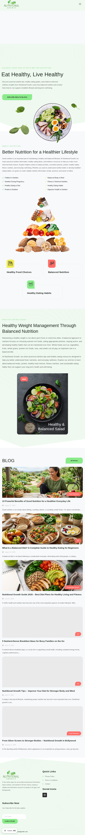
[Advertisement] (42, 27)
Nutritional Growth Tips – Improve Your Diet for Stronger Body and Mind (38, 691)
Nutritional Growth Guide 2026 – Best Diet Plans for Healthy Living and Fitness (42, 594)
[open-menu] (80, 4)
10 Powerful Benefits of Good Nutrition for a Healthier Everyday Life (36, 501)
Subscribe (10, 821)
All (78, 541)
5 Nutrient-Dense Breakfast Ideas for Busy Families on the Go (33, 641)
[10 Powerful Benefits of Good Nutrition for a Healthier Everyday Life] (42, 482)
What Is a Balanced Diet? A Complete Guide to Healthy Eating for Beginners (40, 548)
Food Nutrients (74, 494)
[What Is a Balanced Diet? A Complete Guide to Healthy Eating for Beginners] (42, 528)
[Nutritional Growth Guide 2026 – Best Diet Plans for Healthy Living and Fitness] (42, 575)
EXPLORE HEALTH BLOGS (17, 97)
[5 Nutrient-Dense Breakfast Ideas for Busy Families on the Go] (42, 622)
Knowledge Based (73, 587)
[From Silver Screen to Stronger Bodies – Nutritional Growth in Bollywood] (42, 721)
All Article (74, 460)
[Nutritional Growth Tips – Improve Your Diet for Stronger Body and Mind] (42, 671)
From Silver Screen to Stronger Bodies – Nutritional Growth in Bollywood (39, 740)
